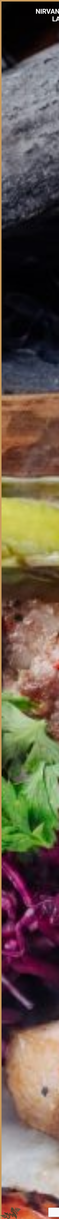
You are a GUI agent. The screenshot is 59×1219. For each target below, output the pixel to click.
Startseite (26, 33)
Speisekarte (45, 33)
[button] (8, 38)
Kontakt (55, 33)
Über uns (35, 33)
